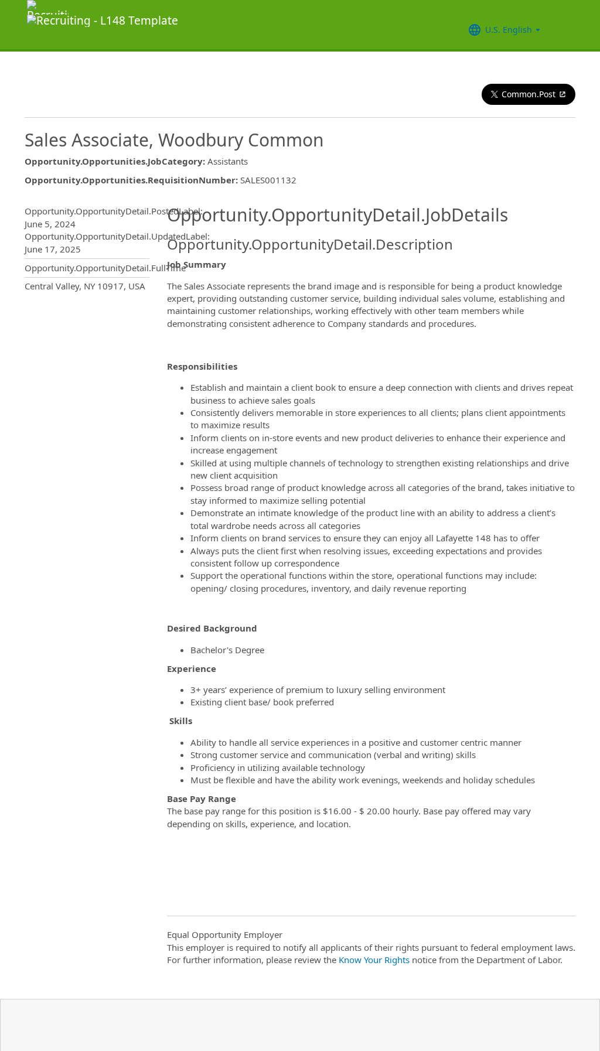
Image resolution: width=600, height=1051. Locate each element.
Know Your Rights (374, 959)
